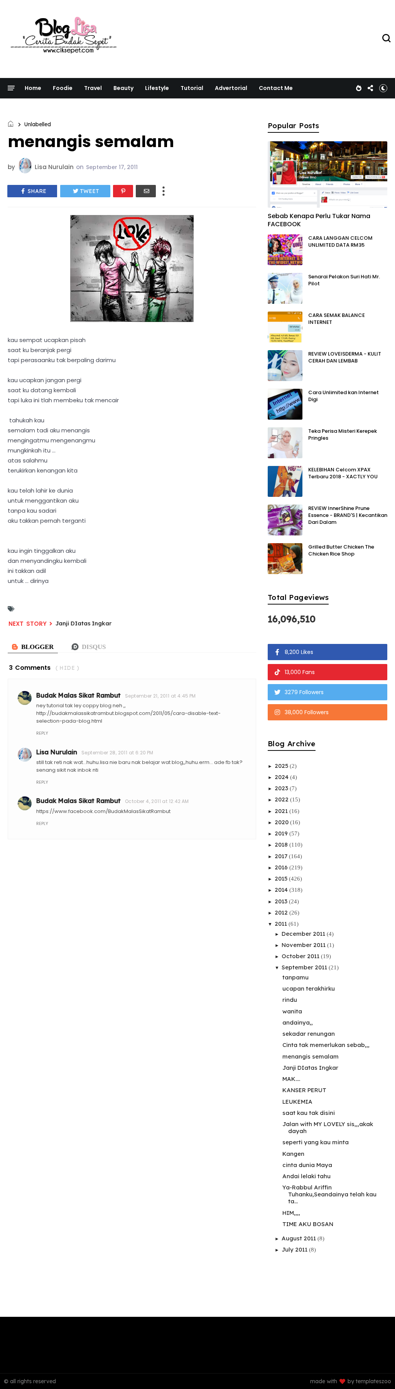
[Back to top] (375, 1370)
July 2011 (295, 1249)
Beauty (123, 88)
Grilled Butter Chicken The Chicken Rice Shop (341, 550)
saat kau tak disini (308, 1112)
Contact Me (276, 88)
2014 (282, 889)
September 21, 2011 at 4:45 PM (160, 696)
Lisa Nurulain (56, 752)
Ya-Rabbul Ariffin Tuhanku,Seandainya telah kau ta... (329, 1194)
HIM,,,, (291, 1212)
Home (33, 88)
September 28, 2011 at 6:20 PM (117, 752)
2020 (282, 822)
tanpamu (295, 977)
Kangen (293, 1153)
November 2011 (304, 945)
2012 (282, 912)
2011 (282, 923)
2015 (282, 878)
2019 (282, 833)
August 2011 (299, 1238)
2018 (282, 844)
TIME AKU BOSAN (307, 1224)
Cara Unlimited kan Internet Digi (343, 396)
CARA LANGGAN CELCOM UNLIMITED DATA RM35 (340, 241)
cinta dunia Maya (307, 1165)
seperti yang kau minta (315, 1142)
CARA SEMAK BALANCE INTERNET (336, 319)
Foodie (63, 88)
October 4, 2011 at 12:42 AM (157, 801)
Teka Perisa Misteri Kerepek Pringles (342, 434)
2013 (282, 901)
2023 (282, 788)
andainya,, (297, 1022)
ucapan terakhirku (308, 988)
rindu (289, 999)
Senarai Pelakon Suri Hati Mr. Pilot (344, 280)
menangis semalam (310, 1056)
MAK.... (291, 1078)
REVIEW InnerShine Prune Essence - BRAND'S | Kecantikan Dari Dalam (347, 515)
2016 (282, 867)
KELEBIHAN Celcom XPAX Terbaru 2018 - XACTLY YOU (343, 473)
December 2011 (304, 933)
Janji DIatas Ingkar (83, 623)
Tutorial (192, 88)
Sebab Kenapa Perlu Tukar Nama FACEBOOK (319, 220)
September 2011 (305, 967)
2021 (282, 811)
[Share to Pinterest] (123, 191)
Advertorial (231, 88)
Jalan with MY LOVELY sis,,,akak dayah (327, 1127)
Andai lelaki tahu (306, 1176)
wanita (292, 1011)
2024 (282, 777)
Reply (42, 733)
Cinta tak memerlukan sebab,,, (326, 1045)
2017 (282, 856)
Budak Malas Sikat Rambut (78, 695)
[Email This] (146, 191)
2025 (282, 765)
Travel (93, 88)
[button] (383, 88)
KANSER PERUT (304, 1090)
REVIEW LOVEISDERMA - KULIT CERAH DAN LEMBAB (344, 357)
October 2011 (301, 956)
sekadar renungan (308, 1033)
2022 (282, 799)
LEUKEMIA (297, 1101)
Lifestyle (157, 88)
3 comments (30, 667)
